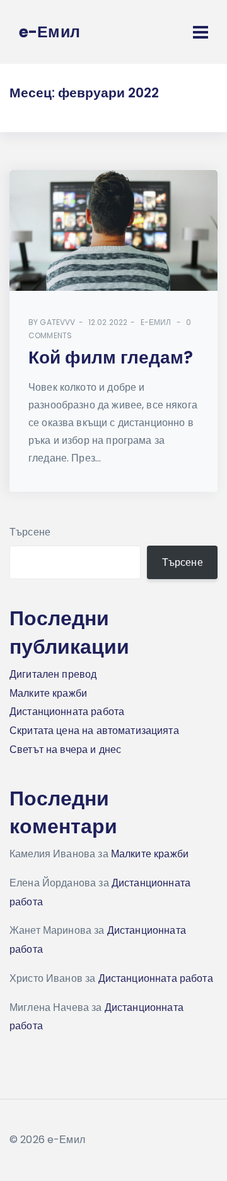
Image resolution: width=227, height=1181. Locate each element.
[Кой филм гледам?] (113, 230)
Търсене (29, 532)
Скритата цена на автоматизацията (94, 730)
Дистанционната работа (66, 711)
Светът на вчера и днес (65, 749)
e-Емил (156, 322)
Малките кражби (48, 693)
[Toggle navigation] (200, 32)
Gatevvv (57, 322)
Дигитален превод (52, 674)
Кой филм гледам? (110, 357)
